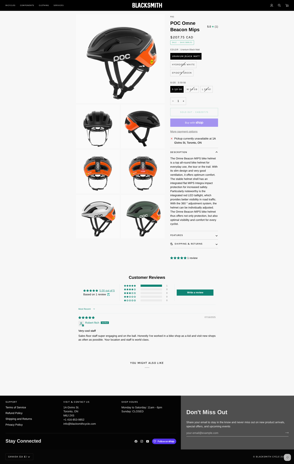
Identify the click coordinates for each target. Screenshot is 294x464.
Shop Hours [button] (129, 402)
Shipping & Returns (188, 243)
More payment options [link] (184, 131)
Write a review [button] (195, 292)
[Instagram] (141, 441)
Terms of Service (16, 407)
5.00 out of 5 (107, 290)
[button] (12, 5)
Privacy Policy (14, 424)
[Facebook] (136, 441)
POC (172, 16)
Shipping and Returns (19, 418)
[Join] (285, 432)
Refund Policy (14, 413)
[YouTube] (147, 441)
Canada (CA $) (17, 456)
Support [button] (11, 402)
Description (178, 152)
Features (176, 235)
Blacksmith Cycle (268, 456)
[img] (86, 317)
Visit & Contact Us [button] (76, 402)
